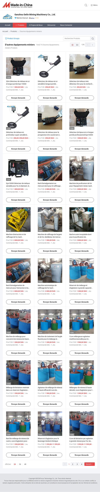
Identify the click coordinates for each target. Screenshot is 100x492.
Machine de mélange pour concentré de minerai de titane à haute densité (18, 339)
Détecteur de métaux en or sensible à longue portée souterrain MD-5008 (48, 84)
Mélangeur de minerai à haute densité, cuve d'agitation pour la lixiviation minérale (81, 390)
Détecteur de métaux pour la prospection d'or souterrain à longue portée (49, 135)
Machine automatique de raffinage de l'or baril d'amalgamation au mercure (48, 288)
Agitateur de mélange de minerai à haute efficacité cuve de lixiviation (50, 390)
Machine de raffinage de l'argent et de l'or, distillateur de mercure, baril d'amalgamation (50, 237)
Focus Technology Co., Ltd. (49, 478)
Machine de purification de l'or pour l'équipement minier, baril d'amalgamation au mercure (80, 186)
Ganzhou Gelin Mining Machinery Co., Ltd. (35, 14)
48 (25, 464)
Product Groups (13, 38)
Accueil (7, 25)
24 (15, 464)
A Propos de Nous (36, 25)
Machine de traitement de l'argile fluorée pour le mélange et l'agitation (50, 339)
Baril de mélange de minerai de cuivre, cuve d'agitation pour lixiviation (17, 441)
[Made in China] (17, 5)
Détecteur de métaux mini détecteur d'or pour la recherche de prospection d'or (81, 84)
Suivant (88, 464)
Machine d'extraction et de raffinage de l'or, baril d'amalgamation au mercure (16, 237)
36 (20, 464)
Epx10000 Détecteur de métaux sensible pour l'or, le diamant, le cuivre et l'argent (18, 186)
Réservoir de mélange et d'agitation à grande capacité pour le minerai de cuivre (80, 288)
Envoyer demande (18, 98)
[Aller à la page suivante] (92, 45)
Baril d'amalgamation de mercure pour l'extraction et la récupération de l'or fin (17, 288)
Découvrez (51, 25)
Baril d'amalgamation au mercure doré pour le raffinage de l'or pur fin (49, 186)
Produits (21, 25)
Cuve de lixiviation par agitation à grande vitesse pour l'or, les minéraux (81, 441)
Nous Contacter (66, 25)
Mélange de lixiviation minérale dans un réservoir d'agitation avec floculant (17, 390)
